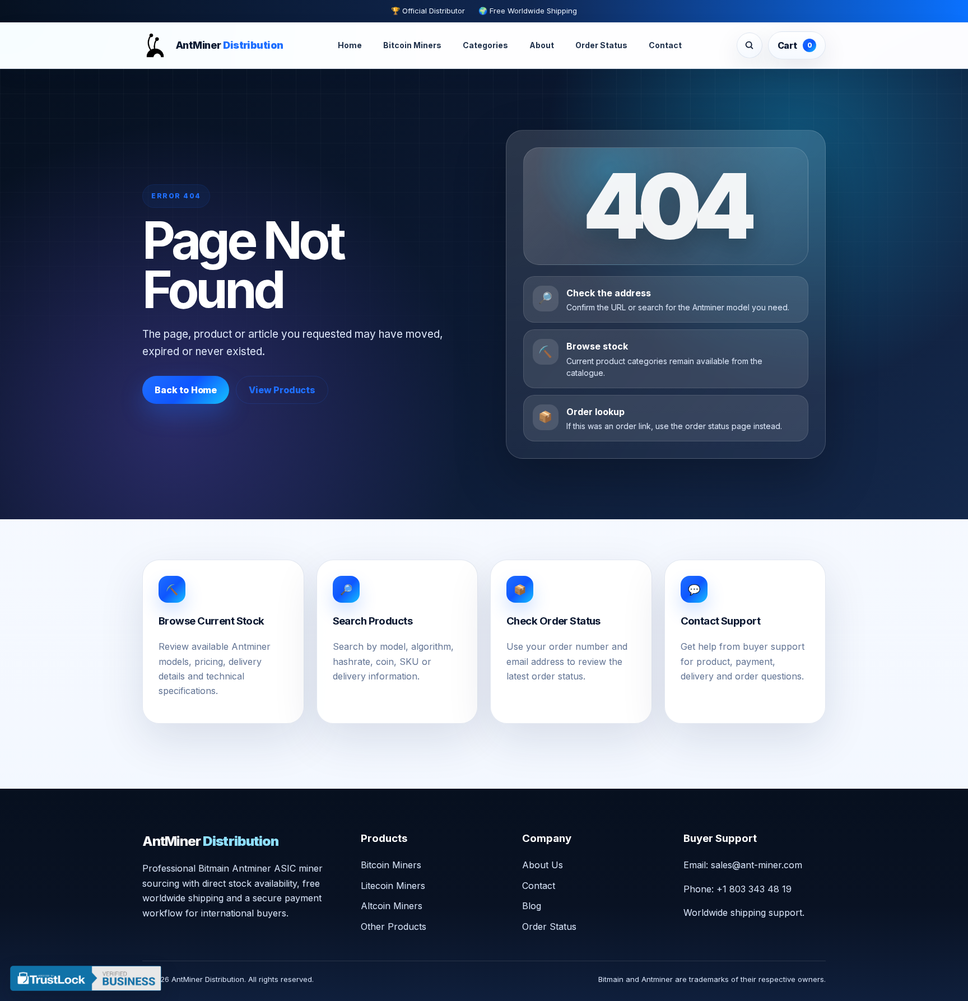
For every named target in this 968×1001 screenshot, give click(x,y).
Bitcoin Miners (412, 45)
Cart (795, 45)
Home (350, 45)
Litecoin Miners (393, 885)
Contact (665, 45)
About (541, 45)
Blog (531, 905)
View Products (282, 389)
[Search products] (749, 45)
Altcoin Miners (391, 905)
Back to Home (186, 389)
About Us (542, 864)
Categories (485, 45)
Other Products (393, 926)
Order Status (601, 45)
